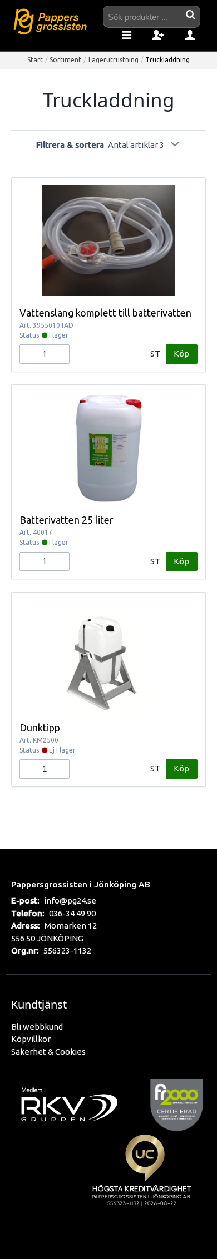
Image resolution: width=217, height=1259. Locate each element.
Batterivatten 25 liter (66, 519)
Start (35, 59)
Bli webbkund (37, 1026)
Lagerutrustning (113, 59)
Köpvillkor (31, 1039)
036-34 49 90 (72, 913)
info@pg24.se (70, 900)
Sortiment (65, 59)
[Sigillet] (144, 1183)
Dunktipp (39, 727)
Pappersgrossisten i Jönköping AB (80, 884)
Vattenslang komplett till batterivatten (105, 312)
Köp (181, 353)
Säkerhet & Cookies (48, 1051)
